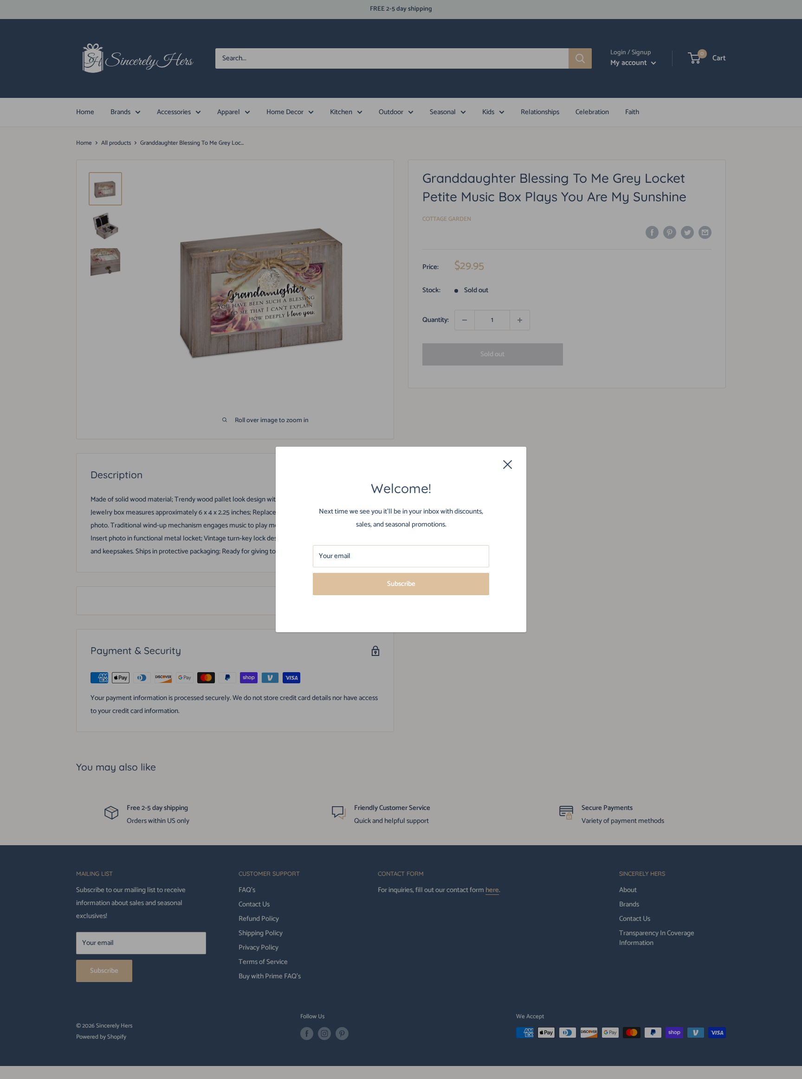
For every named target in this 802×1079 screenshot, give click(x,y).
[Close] (507, 464)
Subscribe (401, 584)
